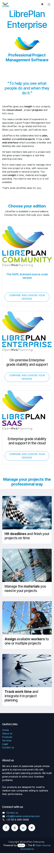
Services (7, 740)
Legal (5, 743)
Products (7, 737)
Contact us (8, 747)
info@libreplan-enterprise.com (23, 816)
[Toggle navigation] (49, 4)
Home (5, 730)
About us (7, 733)
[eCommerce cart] (42, 4)
